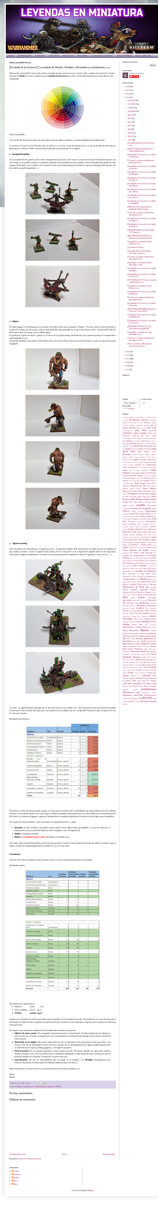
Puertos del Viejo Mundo (136, 636)
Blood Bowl (129, 451)
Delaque (148, 483)
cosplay (153, 476)
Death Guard (139, 483)
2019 (127, 362)
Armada (145, 438)
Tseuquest (132, 678)
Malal (139, 582)
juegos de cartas (145, 555)
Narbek (153, 611)
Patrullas (138, 627)
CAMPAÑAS (40, 56)
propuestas (143, 633)
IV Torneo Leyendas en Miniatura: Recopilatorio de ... (140, 213)
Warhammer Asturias (149, 693)
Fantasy (131, 514)
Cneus (125, 470)
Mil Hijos (130, 603)
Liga (142, 574)
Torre (138, 676)
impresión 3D (151, 547)
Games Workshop (129, 524)
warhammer (50, 1087)
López (140, 576)
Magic (129, 582)
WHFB (57, 1087)
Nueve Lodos (139, 619)
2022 (127, 351)
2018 (127, 366)
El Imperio (132, 493)
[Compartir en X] (41, 1083)
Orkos (134, 625)
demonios (126, 486)
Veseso (144, 681)
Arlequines (139, 438)
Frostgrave (132, 521)
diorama (154, 486)
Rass (124, 638)
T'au (136, 667)
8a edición (152, 420)
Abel (141, 423)
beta (124, 449)
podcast (153, 631)
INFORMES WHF (24, 56)
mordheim (140, 608)
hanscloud (139, 535)
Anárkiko (143, 433)
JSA (133, 556)
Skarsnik (132, 660)
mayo (130, 125)
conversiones (151, 473)
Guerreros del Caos (132, 532)
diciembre (131, 100)
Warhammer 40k (131, 692)
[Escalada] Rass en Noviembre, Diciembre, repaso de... (139, 252)
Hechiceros (137, 537)
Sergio (143, 654)
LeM (133, 571)
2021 (127, 355)
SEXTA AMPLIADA (143, 56)
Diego (149, 486)
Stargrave (125, 665)
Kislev (142, 563)
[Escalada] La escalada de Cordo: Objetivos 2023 (139, 242)
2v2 (153, 417)
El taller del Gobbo (130, 497)
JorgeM (125, 555)
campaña (135, 459)
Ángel (154, 433)
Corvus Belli (147, 476)
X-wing (137, 702)
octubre (131, 107)
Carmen (146, 462)
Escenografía (145, 508)
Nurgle (146, 619)
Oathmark (126, 622)
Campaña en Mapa (145, 460)
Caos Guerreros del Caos (130, 462)
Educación (147, 491)
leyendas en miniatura (145, 571)
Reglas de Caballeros (135, 644)
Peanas (144, 627)
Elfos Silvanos (137, 499)
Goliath (137, 527)
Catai (143, 465)
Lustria (137, 579)
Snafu (150, 660)
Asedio (147, 441)
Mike (124, 603)
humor (143, 542)
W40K (135, 686)
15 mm (129, 417)
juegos (137, 555)
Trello (154, 676)
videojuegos (137, 683)
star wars (129, 662)
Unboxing (152, 678)
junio (130, 122)
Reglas (125, 644)
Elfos (148, 497)
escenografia (133, 508)
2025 (127, 90)
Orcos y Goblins (34, 1087)
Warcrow (141, 686)
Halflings (125, 535)
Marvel (154, 592)
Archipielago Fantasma (129, 438)
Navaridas (125, 613)
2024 (127, 94)
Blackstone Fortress (145, 449)
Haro (145, 535)
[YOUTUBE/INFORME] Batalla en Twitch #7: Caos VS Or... (141, 310)
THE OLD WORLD (124, 56)
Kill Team (126, 563)
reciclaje (133, 639)
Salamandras (126, 654)
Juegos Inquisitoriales (146, 558)
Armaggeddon (152, 438)
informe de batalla (139, 550)
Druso (145, 488)
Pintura (43, 1087)
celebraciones (151, 465)
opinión (145, 621)
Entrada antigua (109, 1154)
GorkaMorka (145, 527)
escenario (125, 508)
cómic (131, 470)
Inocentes (153, 550)
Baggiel (128, 444)
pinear (154, 627)
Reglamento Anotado (149, 641)
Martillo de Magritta (144, 592)
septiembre (132, 111)
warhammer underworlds (133, 695)
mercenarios (127, 600)
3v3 (155, 417)
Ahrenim (132, 428)
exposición (126, 514)
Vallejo (139, 681)
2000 (136, 417)
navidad (131, 613)
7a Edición (143, 420)
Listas (148, 574)
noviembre (132, 104)
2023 (127, 97)
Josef (130, 555)
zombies (125, 704)
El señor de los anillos (147, 494)
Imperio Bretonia (134, 547)
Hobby (139, 540)
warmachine (126, 699)
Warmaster (134, 698)
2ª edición (148, 417)
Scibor (138, 654)
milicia (136, 603)
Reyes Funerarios (136, 649)
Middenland (152, 600)
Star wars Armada (138, 662)
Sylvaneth (126, 667)
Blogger (91, 1190)
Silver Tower (126, 660)
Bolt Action (143, 451)
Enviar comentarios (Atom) (30, 1159)
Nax (136, 613)
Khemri (148, 561)
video (129, 683)
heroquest (126, 540)
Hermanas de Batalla (149, 537)
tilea (133, 670)
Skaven (139, 660)
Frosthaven (140, 522)
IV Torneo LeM (137, 553)
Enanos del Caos (130, 502)
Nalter (147, 611)
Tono (124, 673)
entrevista (147, 502)
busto (147, 454)
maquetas (153, 587)
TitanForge (146, 670)
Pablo (141, 625)
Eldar (144, 497)
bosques (154, 452)
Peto (150, 627)
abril (129, 129)
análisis (136, 433)
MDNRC (141, 597)
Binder (19, 1087)
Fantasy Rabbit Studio (142, 514)
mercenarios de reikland (140, 600)
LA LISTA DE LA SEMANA (102, 56)
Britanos (141, 454)
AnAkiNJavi (127, 433)
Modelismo (141, 605)
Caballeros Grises (144, 457)
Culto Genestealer (133, 481)
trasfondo (146, 675)
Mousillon (140, 611)
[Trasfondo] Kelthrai (135, 247)
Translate (131, 408)
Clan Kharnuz (132, 467)
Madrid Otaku (152, 579)
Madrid (143, 579)
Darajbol (146, 481)
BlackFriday (134, 449)
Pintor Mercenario (131, 630)
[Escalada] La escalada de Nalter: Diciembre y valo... (139, 263)
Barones (134, 443)
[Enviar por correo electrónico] (37, 1083)
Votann (130, 686)
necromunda (143, 613)
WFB (140, 698)
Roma (154, 649)
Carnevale (152, 462)
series (148, 654)
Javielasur (149, 553)
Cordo (125, 475)
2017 (127, 369)
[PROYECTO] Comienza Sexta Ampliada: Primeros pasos (139, 208)
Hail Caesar (152, 532)
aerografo (132, 425)
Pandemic (153, 625)
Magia (124, 582)
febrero (130, 136)
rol (150, 649)
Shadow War (146, 657)
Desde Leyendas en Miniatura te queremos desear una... (139, 345)
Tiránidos (139, 670)
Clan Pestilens (151, 467)
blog (154, 448)
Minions (132, 606)
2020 (127, 358)
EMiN (147, 499)
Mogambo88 (151, 606)
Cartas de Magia (128, 465)
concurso (144, 470)
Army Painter (136, 441)
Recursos (139, 638)
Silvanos (153, 657)
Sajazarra (153, 651)
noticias (152, 616)
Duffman (152, 488)
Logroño (134, 576)
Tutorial (139, 678)
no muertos (143, 616)
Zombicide (152, 701)
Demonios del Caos (138, 486)
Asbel (142, 441)
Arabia (154, 436)
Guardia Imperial (134, 529)
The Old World (150, 667)
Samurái (133, 654)
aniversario (126, 436)
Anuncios (135, 436)
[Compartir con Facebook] (44, 1083)
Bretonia (127, 454)
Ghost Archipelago (143, 524)
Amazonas (152, 431)
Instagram (126, 553)
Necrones (152, 613)
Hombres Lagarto (149, 540)
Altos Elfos (141, 430)
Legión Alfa (147, 568)
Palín (146, 625)
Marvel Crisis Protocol (130, 595)
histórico (133, 540)
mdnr (133, 598)
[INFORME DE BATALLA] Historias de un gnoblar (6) (139, 327)
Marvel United (143, 595)
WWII (132, 701)
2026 (127, 86)
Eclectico (140, 491)
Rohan (146, 649)
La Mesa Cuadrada (138, 566)
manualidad (133, 584)
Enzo (154, 502)
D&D (141, 481)
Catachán (138, 465)
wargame (153, 686)
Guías (144, 532)
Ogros (131, 622)
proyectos (151, 633)
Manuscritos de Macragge (147, 584)
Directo (125, 488)
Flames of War (146, 516)
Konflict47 (147, 563)
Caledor (130, 460)
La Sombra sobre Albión (135, 568)
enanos (153, 499)
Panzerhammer (128, 627)
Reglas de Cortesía (149, 644)
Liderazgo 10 (133, 574)
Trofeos (125, 678)
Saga (147, 651)
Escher (154, 508)
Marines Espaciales (139, 590)
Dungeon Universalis (130, 491)
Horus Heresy (128, 542)
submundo (138, 665)
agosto (130, 115)
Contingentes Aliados (138, 473)
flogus (129, 519)
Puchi (125, 636)
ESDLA (126, 511)
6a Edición (134, 419)
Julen (154, 558)
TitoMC (153, 670)
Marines (125, 590)
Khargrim (142, 561)
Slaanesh (145, 660)
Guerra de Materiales (149, 529)
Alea (145, 428)
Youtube (143, 701)
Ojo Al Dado (137, 622)
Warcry (147, 686)
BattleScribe (138, 446)
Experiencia (150, 511)
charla (125, 467)
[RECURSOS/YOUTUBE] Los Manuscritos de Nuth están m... (140, 237)
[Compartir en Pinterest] (46, 1083)
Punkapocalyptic (150, 636)
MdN (125, 597)
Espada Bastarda (137, 511)
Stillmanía (132, 665)
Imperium (143, 547)
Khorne (153, 561)
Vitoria (125, 686)
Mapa (147, 587)
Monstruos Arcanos (129, 608)
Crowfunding (145, 478)
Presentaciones (134, 633)
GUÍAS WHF (54, 56)
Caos (154, 459)
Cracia (138, 478)
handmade (132, 535)
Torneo (130, 672)
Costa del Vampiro (129, 478)
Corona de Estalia (135, 475)
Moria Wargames (150, 608)
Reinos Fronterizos (144, 646)
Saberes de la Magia (138, 651)
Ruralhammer (127, 652)
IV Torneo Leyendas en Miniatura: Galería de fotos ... (140, 161)
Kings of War (135, 563)
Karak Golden (127, 561)
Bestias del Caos (150, 446)
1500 (133, 417)
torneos (133, 676)
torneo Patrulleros (140, 673)
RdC (128, 639)
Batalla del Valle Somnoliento (147, 444)
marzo (130, 133)
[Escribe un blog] (39, 1083)
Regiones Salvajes (136, 641)
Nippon (134, 616)
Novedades (127, 618)
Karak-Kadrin (135, 561)
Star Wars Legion (150, 662)
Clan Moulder (142, 467)
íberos (154, 545)
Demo (154, 483)
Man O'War (152, 582)
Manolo (125, 584)
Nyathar (153, 619)
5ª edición (126, 420)
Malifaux (144, 582)
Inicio (64, 1154)
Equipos (131, 505)
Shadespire (137, 657)
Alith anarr (151, 428)
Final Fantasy (136, 516)
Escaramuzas (151, 505)
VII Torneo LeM (149, 683)
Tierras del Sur (127, 670)
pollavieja (125, 633)
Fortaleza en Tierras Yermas (141, 519)
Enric (141, 502)
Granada (125, 529)
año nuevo (145, 436)
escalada (25, 1087)
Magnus (133, 582)
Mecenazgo (152, 598)
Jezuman (17, 1174)
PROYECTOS (68, 56)
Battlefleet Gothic (128, 446)
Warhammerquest (150, 695)
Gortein (153, 526)
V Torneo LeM (129, 681)
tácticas (141, 667)
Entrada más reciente (18, 1154)
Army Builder (127, 441)
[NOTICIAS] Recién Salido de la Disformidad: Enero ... (140, 150)
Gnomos (131, 527)
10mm (124, 417)
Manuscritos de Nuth (133, 587)
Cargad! (140, 462)
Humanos (136, 542)
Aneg (150, 433)
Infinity (125, 550)
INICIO (11, 56)
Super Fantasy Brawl (149, 665)
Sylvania (131, 667)
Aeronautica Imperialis (143, 425)
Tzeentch (146, 678)
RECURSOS (82, 56)
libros (124, 574)
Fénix (152, 514)
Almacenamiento (127, 431)
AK (142, 428)
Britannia (135, 454)
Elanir (140, 497)
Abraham (147, 423)
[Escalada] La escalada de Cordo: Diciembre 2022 (139, 333)
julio (130, 118)
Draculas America (135, 489)
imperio (126, 547)
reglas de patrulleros (130, 646)
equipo (125, 505)
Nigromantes (126, 616)
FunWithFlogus (150, 521)
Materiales (152, 595)
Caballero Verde (133, 457)
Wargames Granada (130, 690)
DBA (131, 483)
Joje (155, 553)
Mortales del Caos (129, 611)
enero (130, 140)
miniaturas (144, 603)
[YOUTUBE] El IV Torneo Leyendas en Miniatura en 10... (141, 281)
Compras (137, 470)
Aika (138, 428)
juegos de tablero (134, 558)
